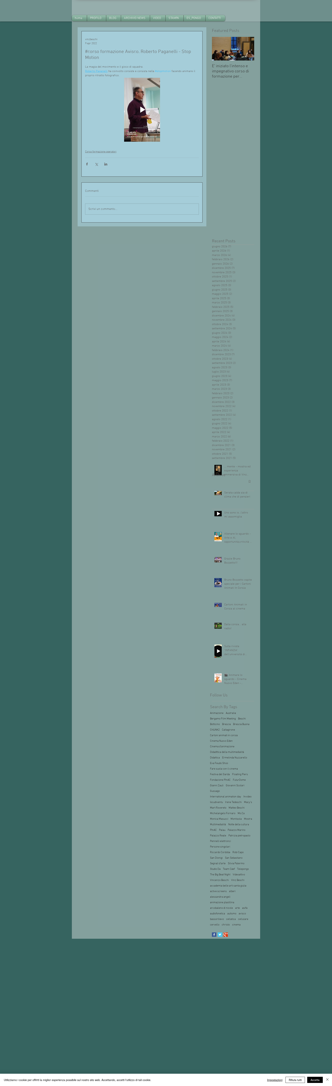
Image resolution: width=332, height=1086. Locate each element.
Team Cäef (229, 869)
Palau (222, 830)
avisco (242, 913)
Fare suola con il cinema (224, 769)
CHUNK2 (215, 730)
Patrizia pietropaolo (239, 835)
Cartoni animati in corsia (224, 735)
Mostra (248, 819)
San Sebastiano (233, 858)
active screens (218, 891)
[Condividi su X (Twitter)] (96, 164)
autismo (231, 913)
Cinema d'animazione (222, 746)
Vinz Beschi (237, 880)
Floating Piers (240, 774)
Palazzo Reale (218, 835)
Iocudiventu (216, 802)
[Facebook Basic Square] (214, 934)
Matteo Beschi (237, 808)
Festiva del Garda (220, 774)
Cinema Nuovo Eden (221, 741)
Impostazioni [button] (274, 1080)
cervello (214, 924)
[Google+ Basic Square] (225, 934)
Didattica (215, 757)
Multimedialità (218, 824)
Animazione (216, 713)
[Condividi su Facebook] (87, 164)
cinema (236, 924)
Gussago (215, 791)
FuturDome (239, 780)
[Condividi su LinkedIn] (106, 164)
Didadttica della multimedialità (227, 752)
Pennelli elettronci (220, 841)
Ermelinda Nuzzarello (234, 757)
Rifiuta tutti (295, 1080)
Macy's (248, 802)
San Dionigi (216, 858)
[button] (135, 18)
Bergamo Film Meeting (223, 718)
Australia (231, 713)
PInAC (213, 830)
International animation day (225, 796)
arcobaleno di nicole (221, 908)
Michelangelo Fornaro (222, 813)
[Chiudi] (327, 1080)
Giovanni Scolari (235, 785)
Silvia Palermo (236, 863)
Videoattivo (239, 874)
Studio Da (215, 869)
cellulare (243, 919)
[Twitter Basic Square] (220, 934)
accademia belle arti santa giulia (228, 885)
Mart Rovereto (218, 808)
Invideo (247, 796)
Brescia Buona (241, 724)
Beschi (242, 718)
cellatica (231, 919)
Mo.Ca (241, 813)
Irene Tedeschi (233, 802)
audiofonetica (217, 913)
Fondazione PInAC (220, 780)
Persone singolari (220, 846)
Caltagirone (228, 730)
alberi (232, 891)
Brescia (226, 724)
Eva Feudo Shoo (219, 763)
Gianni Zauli (216, 785)
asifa (244, 908)
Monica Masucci (219, 819)
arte (237, 908)
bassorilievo (217, 919)
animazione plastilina (222, 902)
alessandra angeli (220, 897)
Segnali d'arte (218, 863)
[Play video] (142, 110)
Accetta (315, 1080)
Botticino (215, 724)
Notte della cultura (238, 824)
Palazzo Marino (236, 830)
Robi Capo (238, 852)
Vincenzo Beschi (219, 880)
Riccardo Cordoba (220, 852)
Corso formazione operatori (100, 151)
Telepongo (243, 869)
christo (226, 924)
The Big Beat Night (220, 874)
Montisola (236, 819)
